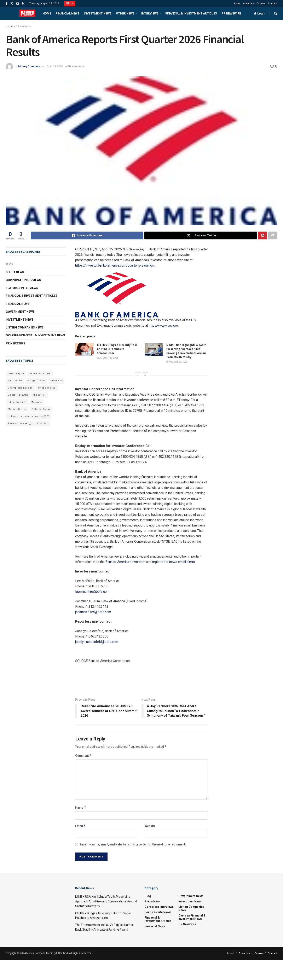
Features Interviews (22, 288)
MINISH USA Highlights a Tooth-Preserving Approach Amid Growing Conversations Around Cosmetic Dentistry (186, 351)
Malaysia (36, 402)
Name (80, 807)
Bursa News (15, 272)
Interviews (149, 13)
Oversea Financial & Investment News (35, 335)
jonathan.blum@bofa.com (93, 612)
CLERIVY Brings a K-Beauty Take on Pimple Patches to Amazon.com (117, 349)
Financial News (67, 13)
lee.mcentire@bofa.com (92, 592)
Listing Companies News (25, 327)
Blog (9, 264)
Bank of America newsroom (125, 562)
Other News (125, 13)
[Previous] (138, 375)
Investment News (97, 13)
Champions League (20, 387)
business (56, 380)
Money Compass (29, 66)
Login (261, 13)
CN (71, 3)
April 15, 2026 (55, 66)
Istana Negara (16, 402)
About (237, 3)
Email (80, 826)
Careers (261, 3)
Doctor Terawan (18, 395)
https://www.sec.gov (163, 325)
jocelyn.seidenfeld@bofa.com (96, 642)
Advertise (248, 3)
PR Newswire (231, 13)
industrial (39, 395)
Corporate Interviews (23, 280)
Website (150, 826)
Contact (272, 3)
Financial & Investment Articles (191, 13)
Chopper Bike (47, 387)
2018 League (16, 373)
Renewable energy (20, 423)
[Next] (145, 375)
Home (47, 13)
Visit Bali (42, 423)
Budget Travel (36, 380)
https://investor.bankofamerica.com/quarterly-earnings (114, 265)
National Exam (41, 409)
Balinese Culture (40, 373)
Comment (83, 755)
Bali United (15, 380)
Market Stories (17, 409)
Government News (20, 311)
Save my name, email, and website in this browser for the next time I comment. (132, 844)
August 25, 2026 (108, 357)
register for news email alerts (173, 562)
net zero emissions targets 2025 (28, 416)
